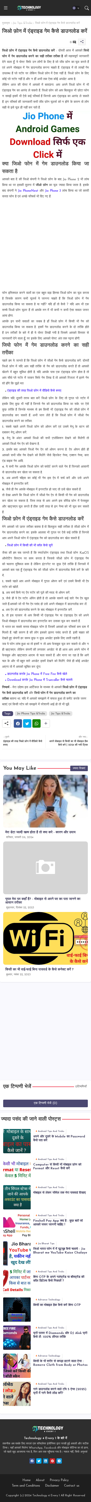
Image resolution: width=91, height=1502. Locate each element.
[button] (76, 8)
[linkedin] (45, 1461)
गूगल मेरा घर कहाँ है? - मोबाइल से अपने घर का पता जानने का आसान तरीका (42, 900)
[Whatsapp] (36, 723)
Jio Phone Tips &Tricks (31, 713)
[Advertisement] (45, 244)
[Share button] (46, 723)
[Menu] (5, 8)
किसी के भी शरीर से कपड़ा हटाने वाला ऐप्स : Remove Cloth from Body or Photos (60, 1363)
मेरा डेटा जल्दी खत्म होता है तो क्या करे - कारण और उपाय (40, 832)
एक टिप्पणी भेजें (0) (45, 1103)
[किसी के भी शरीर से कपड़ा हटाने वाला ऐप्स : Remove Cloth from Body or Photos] (17, 1366)
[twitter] (38, 1461)
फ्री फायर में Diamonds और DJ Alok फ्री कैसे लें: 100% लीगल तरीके (60, 1335)
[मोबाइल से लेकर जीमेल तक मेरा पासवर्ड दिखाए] (17, 1197)
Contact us (71, 1485)
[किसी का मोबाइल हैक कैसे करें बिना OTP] (17, 1309)
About (40, 1480)
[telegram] (59, 1461)
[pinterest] (52, 1461)
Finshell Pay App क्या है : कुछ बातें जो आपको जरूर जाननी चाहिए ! (58, 1222)
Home (26, 1480)
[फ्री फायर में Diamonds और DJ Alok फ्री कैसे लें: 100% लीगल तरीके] (17, 1338)
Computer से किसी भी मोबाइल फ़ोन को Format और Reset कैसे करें (57, 1166)
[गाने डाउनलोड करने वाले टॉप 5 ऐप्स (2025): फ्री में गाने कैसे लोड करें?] (17, 1394)
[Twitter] (27, 723)
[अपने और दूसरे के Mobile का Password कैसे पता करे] (17, 1141)
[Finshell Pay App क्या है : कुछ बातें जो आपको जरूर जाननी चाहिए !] (17, 1225)
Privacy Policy (59, 1480)
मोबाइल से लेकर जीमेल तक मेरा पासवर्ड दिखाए (59, 1192)
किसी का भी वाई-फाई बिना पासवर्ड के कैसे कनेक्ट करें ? (39, 969)
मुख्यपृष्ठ (6, 23)
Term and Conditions (26, 1485)
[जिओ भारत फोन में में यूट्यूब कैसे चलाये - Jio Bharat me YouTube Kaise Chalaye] (17, 1253)
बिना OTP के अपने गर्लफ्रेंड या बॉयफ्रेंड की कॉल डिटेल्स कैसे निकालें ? (58, 1278)
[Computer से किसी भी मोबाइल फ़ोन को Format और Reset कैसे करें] (17, 1169)
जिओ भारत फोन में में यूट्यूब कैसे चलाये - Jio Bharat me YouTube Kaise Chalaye (60, 1250)
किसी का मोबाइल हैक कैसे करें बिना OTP (57, 1305)
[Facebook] (18, 723)
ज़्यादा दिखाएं (79, 768)
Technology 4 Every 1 (46, 1495)
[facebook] (32, 1461)
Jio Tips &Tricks (22, 23)
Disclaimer (52, 1485)
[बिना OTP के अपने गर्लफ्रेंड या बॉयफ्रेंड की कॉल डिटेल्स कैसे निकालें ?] (17, 1281)
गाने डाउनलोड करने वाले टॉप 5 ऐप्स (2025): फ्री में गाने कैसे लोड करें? (60, 1391)
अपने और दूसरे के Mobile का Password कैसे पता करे (59, 1138)
